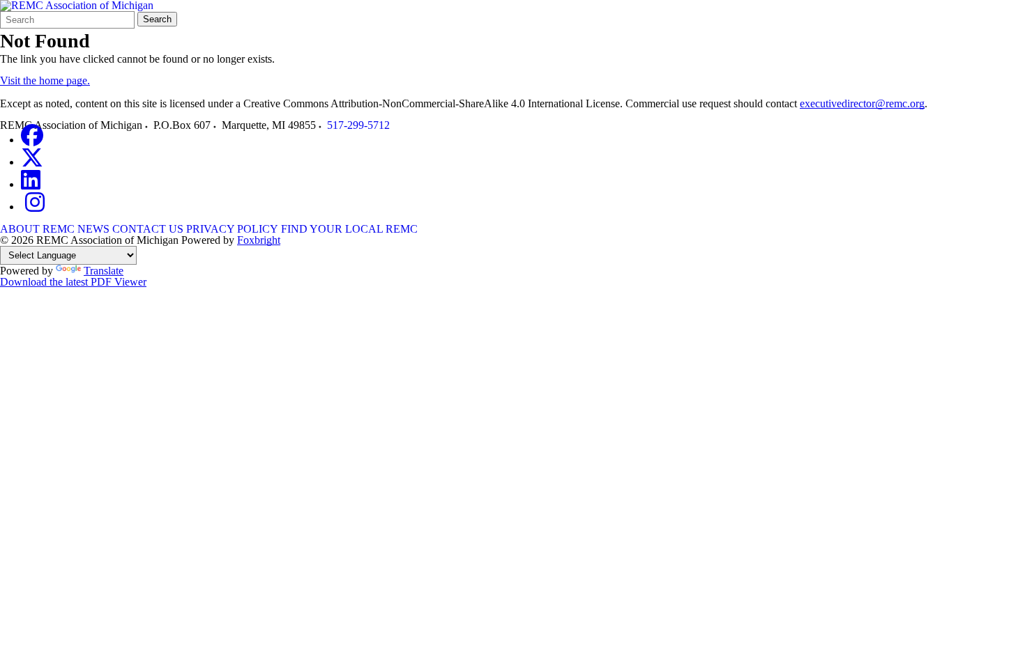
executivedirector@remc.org (862, 103)
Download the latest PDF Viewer (73, 282)
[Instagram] (35, 206)
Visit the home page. (45, 80)
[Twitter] (32, 162)
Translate (103, 271)
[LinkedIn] (30, 184)
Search (157, 19)
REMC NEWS (76, 229)
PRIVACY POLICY (232, 229)
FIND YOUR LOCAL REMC (349, 229)
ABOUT (20, 229)
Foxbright (258, 240)
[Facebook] (32, 140)
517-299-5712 (358, 125)
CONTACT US (147, 229)
